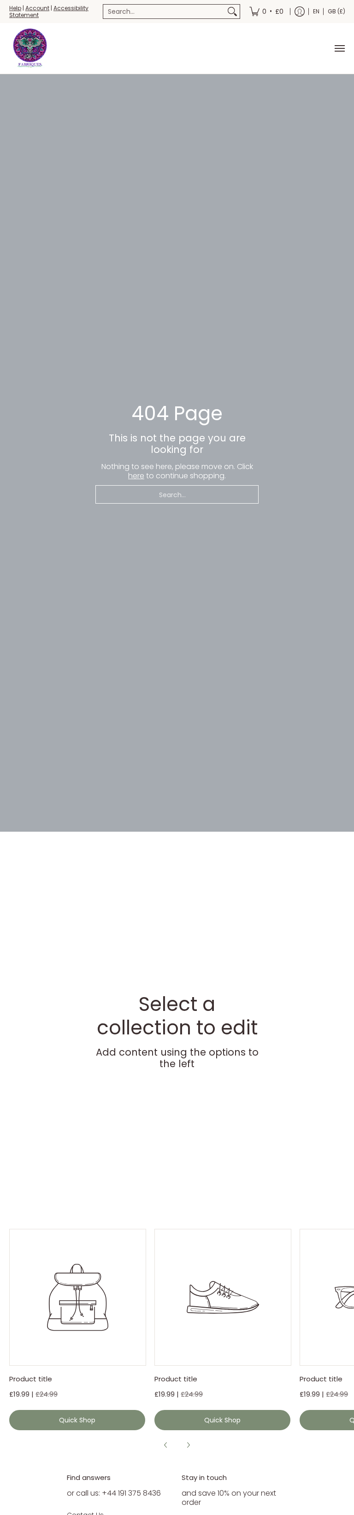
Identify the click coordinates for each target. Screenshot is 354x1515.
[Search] (232, 11)
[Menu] (339, 48)
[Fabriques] (30, 48)
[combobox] (164, 11)
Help (15, 8)
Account (37, 8)
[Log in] (299, 11)
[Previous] (166, 1445)
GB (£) (336, 11)
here (136, 475)
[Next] (188, 1445)
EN (316, 11)
